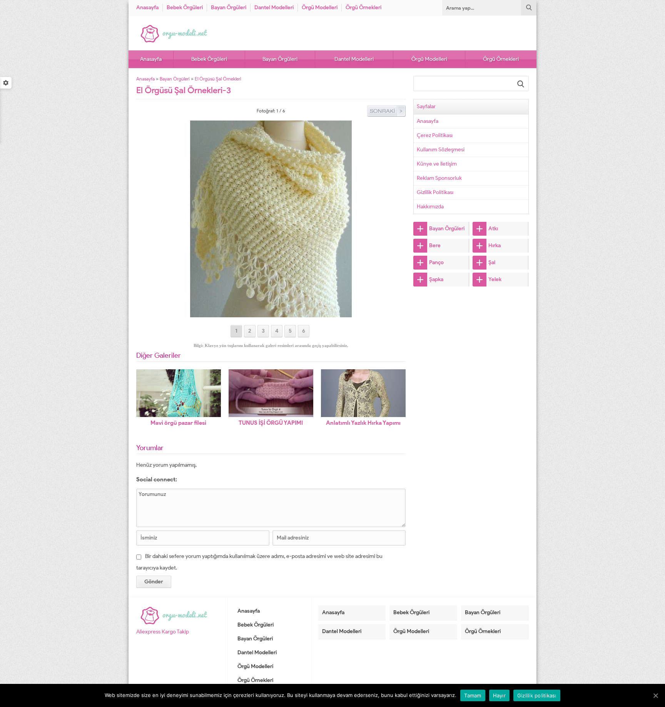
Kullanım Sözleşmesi (440, 149)
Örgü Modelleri (320, 7)
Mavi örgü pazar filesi (178, 422)
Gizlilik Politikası (435, 192)
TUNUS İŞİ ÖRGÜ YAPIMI (271, 422)
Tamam (472, 695)
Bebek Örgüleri (185, 7)
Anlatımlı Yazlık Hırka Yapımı (363, 422)
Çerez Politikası (435, 135)
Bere (435, 245)
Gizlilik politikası (536, 695)
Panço (436, 262)
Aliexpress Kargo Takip (162, 631)
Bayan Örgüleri (228, 7)
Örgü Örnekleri (363, 7)
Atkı (493, 228)
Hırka (494, 245)
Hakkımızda (430, 206)
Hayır (499, 695)
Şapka (436, 279)
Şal (491, 262)
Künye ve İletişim (437, 164)
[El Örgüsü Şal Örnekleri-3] (271, 314)
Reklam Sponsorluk (439, 178)
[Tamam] (655, 695)
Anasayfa (147, 7)
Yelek (494, 279)
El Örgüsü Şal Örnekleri (218, 79)
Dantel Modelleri (274, 7)
